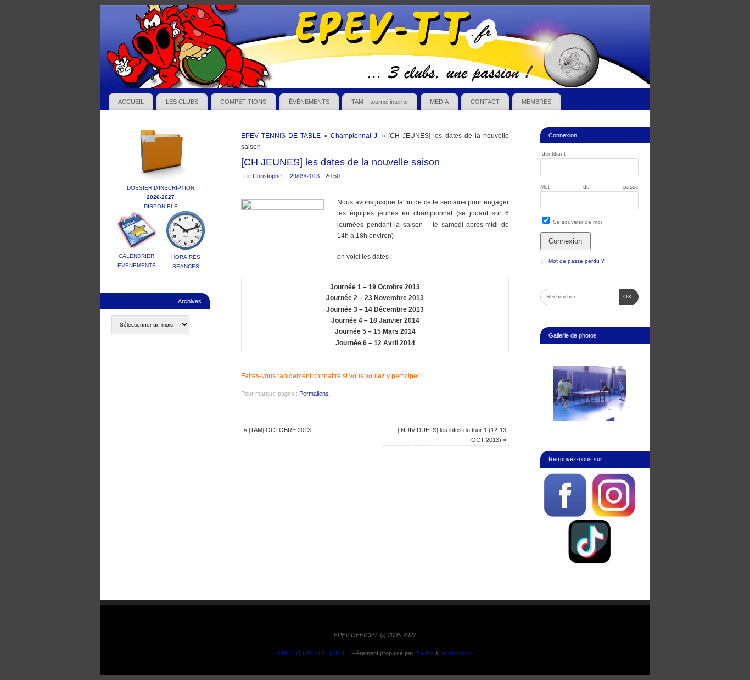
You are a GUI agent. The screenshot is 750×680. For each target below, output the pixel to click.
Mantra (424, 653)
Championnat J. (355, 136)
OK (626, 296)
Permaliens (314, 393)
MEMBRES (536, 101)
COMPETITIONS (243, 101)
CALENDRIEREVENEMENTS (136, 260)
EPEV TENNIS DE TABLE (281, 136)
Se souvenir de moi (576, 222)
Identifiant (553, 154)
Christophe (267, 176)
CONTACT (485, 101)
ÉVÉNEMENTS (309, 101)
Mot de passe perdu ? (576, 261)
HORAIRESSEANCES (185, 261)
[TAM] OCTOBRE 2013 (277, 430)
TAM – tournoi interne (379, 101)
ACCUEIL (131, 101)
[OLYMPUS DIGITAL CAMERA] (590, 393)
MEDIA (439, 101)
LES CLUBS (182, 101)
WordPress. (457, 653)
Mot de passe (589, 187)
